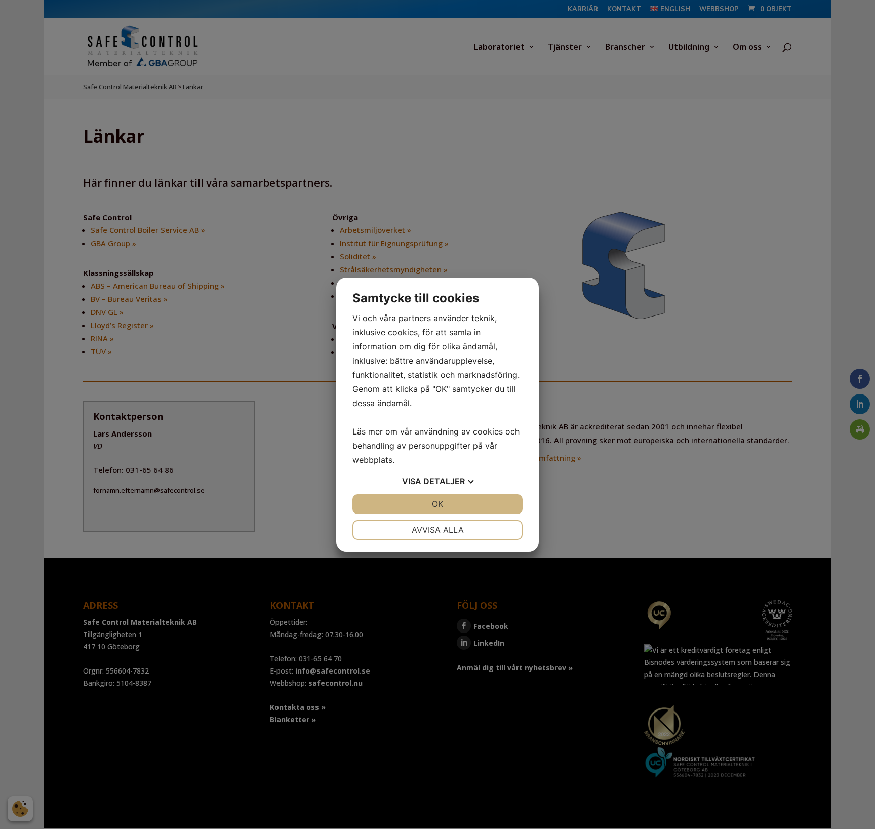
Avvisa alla (438, 530)
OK (437, 504)
